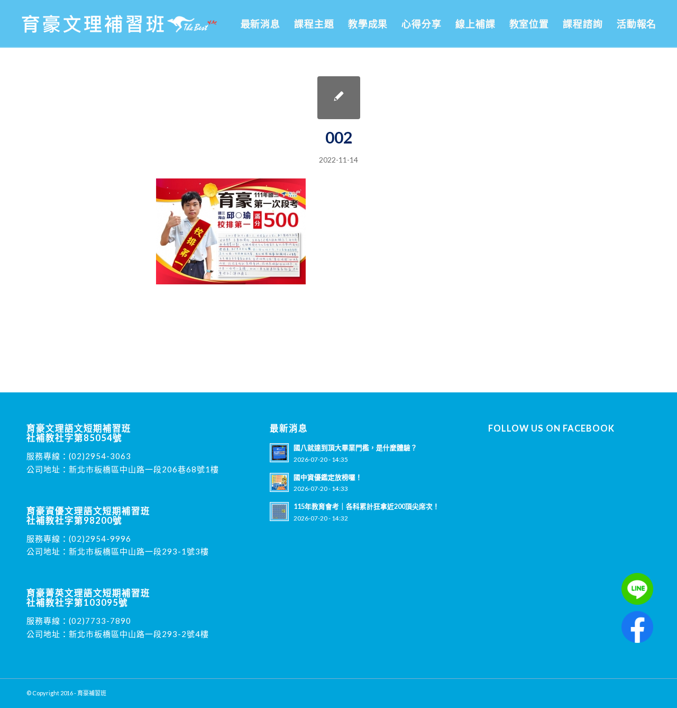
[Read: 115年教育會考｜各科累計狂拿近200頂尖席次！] (279, 511)
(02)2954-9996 (100, 538)
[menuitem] (261, 24)
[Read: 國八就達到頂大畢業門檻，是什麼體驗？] (279, 452)
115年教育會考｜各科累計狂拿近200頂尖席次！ (367, 506)
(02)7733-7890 (100, 620)
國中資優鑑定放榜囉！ (328, 477)
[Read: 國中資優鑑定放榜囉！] (279, 482)
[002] (338, 97)
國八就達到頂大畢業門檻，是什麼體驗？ (355, 447)
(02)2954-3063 (100, 456)
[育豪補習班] (119, 24)
